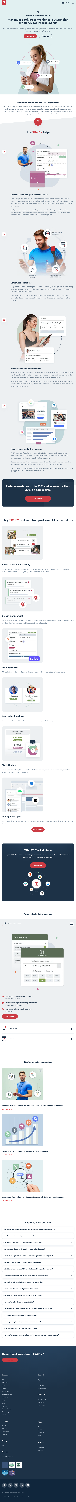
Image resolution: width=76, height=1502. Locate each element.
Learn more (38, 865)
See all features (38, 829)
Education (5, 1397)
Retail (3, 1385)
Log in (40, 1382)
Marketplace (5, 1431)
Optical (4, 1414)
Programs (41, 1447)
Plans (3, 1445)
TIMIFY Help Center (7, 1456)
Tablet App (41, 1402)
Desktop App (42, 1399)
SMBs (3, 1380)
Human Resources (7, 1394)
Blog (39, 1435)
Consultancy (5, 1412)
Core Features (6, 1426)
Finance (4, 1388)
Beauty (4, 1403)
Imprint (4, 1496)
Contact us (30, 36)
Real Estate (5, 1391)
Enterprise (5, 1382)
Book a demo (42, 1388)
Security (4, 1434)
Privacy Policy (26, 1496)
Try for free (45, 36)
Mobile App (41, 1405)
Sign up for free (42, 1380)
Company (40, 1427)
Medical (4, 1406)
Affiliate (40, 1450)
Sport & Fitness (6, 1409)
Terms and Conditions (14, 1496)
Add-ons (4, 1428)
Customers (41, 1432)
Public (4, 1400)
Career (40, 1429)
